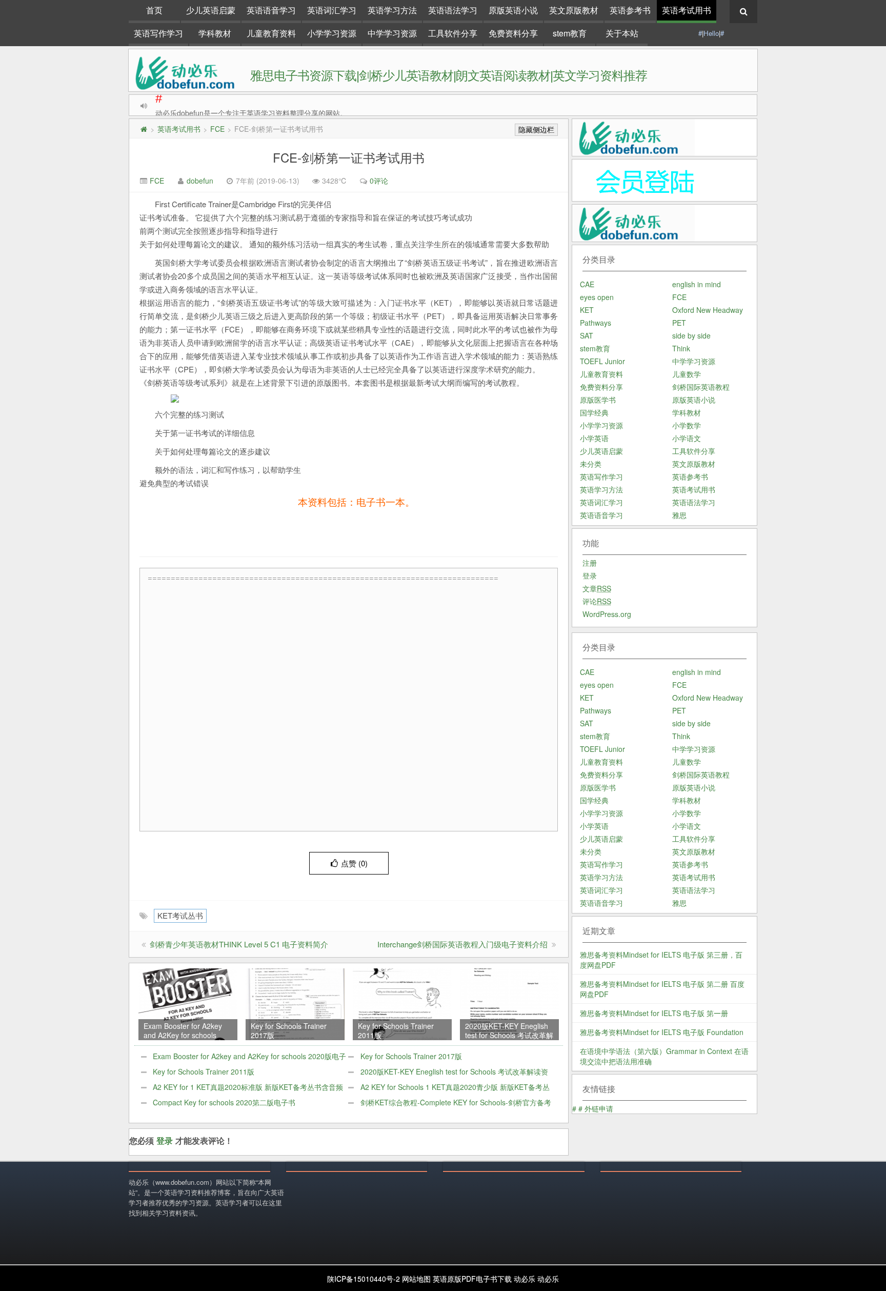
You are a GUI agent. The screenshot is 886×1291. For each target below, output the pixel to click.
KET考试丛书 (180, 915)
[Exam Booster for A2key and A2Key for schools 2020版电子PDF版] (187, 1003)
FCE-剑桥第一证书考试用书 (349, 157)
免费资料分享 (513, 33)
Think (681, 348)
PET (679, 322)
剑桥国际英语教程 (701, 387)
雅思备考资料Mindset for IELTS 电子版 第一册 (654, 1013)
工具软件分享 (452, 33)
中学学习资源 (392, 33)
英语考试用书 (686, 10)
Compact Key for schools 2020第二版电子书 (224, 1102)
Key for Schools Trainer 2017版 (411, 1056)
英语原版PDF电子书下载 (472, 1279)
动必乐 (524, 1279)
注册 (589, 563)
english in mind (696, 284)
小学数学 (686, 425)
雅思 (679, 515)
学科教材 (214, 33)
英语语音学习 (271, 10)
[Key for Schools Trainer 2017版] (295, 1003)
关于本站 (622, 33)
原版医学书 (598, 399)
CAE (587, 284)
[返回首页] (143, 129)
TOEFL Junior (602, 361)
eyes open (597, 297)
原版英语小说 (513, 10)
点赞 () (354, 863)
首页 (154, 10)
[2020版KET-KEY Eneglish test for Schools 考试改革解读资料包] (509, 1003)
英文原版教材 (573, 10)
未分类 (590, 464)
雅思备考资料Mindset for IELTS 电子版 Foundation (661, 1032)
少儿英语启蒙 (210, 10)
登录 (164, 1140)
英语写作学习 (158, 33)
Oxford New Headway (707, 310)
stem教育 (570, 33)
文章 (596, 588)
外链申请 (599, 1108)
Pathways (595, 322)
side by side (691, 335)
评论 (596, 601)
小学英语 (594, 438)
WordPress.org (606, 614)
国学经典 (594, 412)
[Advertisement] (351, 706)
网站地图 (416, 1279)
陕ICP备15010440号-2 (363, 1279)
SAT (586, 335)
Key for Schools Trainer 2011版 (203, 1071)
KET (587, 310)
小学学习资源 (331, 33)
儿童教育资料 (271, 33)
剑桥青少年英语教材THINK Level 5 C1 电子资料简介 (239, 944)
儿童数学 (686, 374)
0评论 (379, 180)
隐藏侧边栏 (536, 130)
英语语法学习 (452, 10)
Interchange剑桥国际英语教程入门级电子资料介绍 (462, 944)
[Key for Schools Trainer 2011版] (402, 1003)
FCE (217, 129)
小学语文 (686, 438)
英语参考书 (630, 10)
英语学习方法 (392, 10)
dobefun (200, 180)
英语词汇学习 (331, 10)
